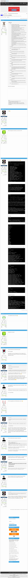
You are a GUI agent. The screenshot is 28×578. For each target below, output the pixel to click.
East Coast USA (5, 393)
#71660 (15, 80)
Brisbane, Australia (4, 120)
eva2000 (4, 369)
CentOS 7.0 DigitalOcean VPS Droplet (13, 556)
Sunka (4, 134)
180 (2, 407)
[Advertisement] (13, 93)
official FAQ (12, 541)
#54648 (15, 64)
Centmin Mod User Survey (12, 542)
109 (2, 356)
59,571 (2, 118)
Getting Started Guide (11, 548)
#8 (26, 363)
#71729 (15, 29)
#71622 (15, 34)
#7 (26, 347)
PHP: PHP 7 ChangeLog (11, 86)
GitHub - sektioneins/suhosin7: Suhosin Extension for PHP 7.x (16, 459)
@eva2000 (9, 353)
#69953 (15, 47)
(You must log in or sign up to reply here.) (15, 509)
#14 (26, 474)
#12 (26, 436)
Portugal (6, 30)
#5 (26, 313)
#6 (26, 330)
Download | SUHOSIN (21, 457)
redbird (4, 353)
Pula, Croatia (5, 340)
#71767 (15, 41)
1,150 (2, 137)
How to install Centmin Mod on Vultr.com (14, 552)
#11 (26, 415)
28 (5, 28)
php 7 (5, 17)
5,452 (2, 322)
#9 (26, 383)
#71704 (15, 75)
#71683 (15, 73)
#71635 (15, 51)
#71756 (15, 27)
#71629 (15, 32)
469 (2, 28)
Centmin (5, 1)
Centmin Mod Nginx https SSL (12, 546)
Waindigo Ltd (18, 577)
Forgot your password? (11, 523)
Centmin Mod (10, 539)
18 (5, 356)
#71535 (15, 37)
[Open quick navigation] (26, 13)
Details (14, 574)
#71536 (15, 55)
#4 (26, 158)
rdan (4, 319)
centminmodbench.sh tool (12, 557)
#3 (26, 128)
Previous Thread (22, 18)
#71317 (15, 67)
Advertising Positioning (12, 575)
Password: (10, 521)
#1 (26, 20)
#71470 (15, 38)
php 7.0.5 (8, 17)
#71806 (15, 43)
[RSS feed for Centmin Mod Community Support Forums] (26, 572)
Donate (14, 529)
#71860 (15, 68)
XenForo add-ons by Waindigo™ (11, 577)
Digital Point (17, 575)
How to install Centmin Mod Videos (13, 547)
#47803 (15, 59)
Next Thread (25, 18)
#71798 (15, 82)
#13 (26, 454)
